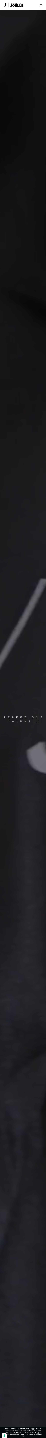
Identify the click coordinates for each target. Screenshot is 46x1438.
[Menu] (41, 4)
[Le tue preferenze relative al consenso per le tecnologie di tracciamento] (4, 1435)
